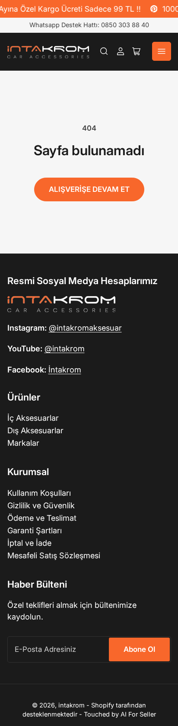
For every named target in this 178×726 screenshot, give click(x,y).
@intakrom (64, 348)
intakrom (71, 705)
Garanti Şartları (34, 530)
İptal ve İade (29, 543)
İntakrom (64, 369)
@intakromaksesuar (85, 327)
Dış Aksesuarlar (35, 430)
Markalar (23, 442)
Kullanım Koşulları (39, 493)
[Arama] (104, 51)
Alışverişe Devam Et (89, 189)
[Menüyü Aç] (161, 51)
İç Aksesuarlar (33, 417)
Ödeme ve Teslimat (41, 518)
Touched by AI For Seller (120, 714)
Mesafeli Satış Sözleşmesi (53, 555)
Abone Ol (139, 649)
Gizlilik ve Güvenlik (41, 505)
